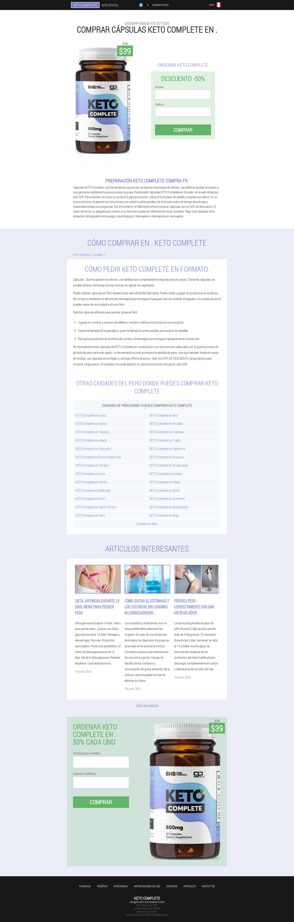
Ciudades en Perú (147, 524)
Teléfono (159, 104)
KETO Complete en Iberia (164, 490)
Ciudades (171, 886)
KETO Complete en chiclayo (92, 465)
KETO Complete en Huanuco (166, 457)
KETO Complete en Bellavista (93, 490)
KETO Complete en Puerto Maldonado (98, 457)
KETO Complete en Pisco (90, 515)
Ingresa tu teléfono (84, 773)
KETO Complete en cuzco (91, 415)
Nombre (159, 87)
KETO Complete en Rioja (164, 515)
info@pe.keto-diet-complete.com (147, 902)
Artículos (189, 886)
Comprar (183, 130)
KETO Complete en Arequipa (166, 432)
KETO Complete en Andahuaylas (168, 465)
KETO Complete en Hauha (91, 482)
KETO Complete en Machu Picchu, (96, 507)
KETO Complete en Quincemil (167, 498)
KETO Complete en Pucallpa (166, 423)
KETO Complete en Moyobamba (168, 507)
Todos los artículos (147, 705)
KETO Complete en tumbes (165, 473)
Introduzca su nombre (86, 753)
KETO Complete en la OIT (91, 498)
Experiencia (120, 886)
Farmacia (85, 886)
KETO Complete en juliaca (91, 440)
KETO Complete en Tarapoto (93, 432)
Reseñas (102, 886)
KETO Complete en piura (90, 473)
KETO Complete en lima (163, 415)
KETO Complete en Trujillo (165, 440)
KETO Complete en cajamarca (167, 449)
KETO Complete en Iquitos (91, 423)
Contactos (208, 886)
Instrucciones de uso (147, 886)
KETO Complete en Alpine (164, 482)
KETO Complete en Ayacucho (93, 449)
